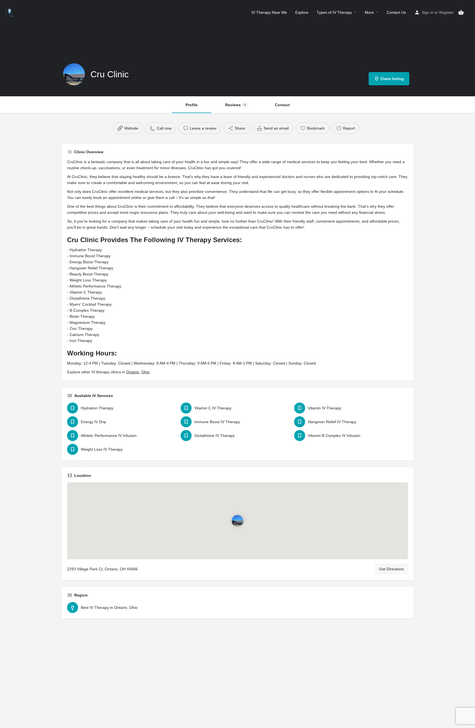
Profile (192, 105)
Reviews (235, 105)
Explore (301, 12)
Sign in (427, 12)
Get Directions (391, 569)
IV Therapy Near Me (269, 12)
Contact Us (396, 12)
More (369, 12)
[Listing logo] (74, 74)
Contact (282, 105)
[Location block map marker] (237, 521)
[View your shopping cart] (461, 12)
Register (446, 12)
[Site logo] (10, 12)
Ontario (132, 372)
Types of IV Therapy (334, 12)
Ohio (145, 372)
